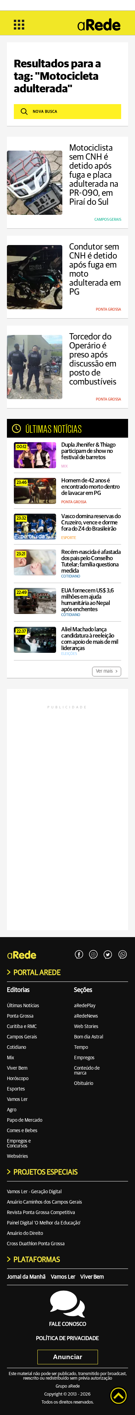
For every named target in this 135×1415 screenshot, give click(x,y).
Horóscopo (17, 1078)
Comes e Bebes (22, 1130)
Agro (11, 1109)
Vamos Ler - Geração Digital (34, 1191)
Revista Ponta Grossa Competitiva (41, 1212)
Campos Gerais (22, 1037)
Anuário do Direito (25, 1233)
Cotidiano (16, 1047)
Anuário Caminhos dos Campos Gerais (44, 1202)
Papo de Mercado (24, 1120)
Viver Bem (17, 1068)
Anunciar (67, 1357)
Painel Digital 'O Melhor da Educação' (44, 1223)
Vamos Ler (17, 1099)
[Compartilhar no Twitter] (108, 954)
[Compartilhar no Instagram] (93, 954)
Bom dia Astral (88, 1037)
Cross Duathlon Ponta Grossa (36, 1243)
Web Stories (86, 1026)
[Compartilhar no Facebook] (78, 954)
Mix (10, 1057)
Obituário (83, 1083)
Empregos (84, 1057)
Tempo (81, 1047)
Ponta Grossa (20, 1016)
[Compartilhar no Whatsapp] (122, 954)
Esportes (16, 1089)
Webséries (17, 1156)
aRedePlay (85, 1005)
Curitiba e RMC (22, 1026)
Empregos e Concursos (19, 1143)
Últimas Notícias (23, 1005)
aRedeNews (86, 1016)
